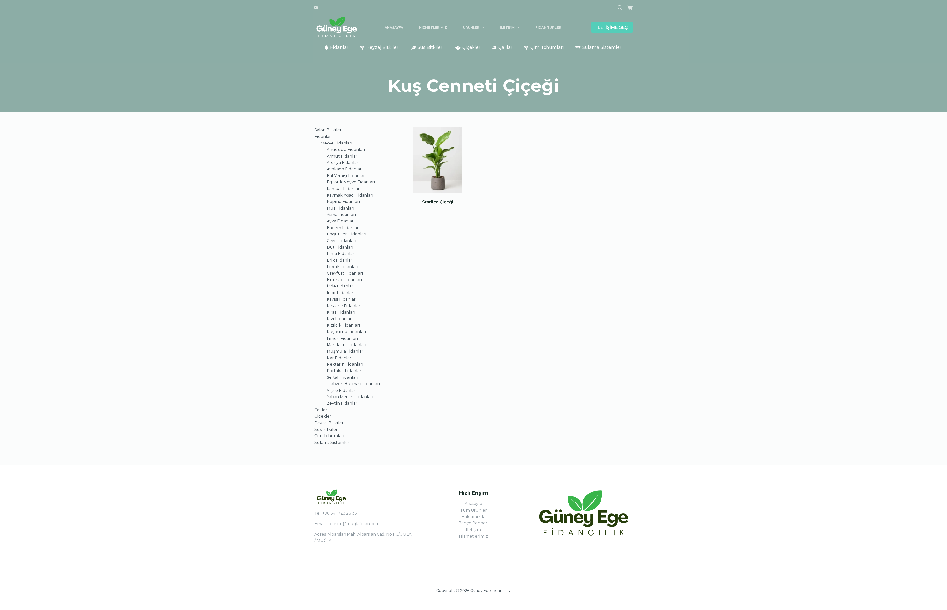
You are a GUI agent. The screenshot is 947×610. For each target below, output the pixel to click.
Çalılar (505, 47)
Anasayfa (394, 27)
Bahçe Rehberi (473, 523)
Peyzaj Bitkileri (383, 47)
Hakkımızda (473, 516)
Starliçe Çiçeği (437, 201)
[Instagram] (316, 7)
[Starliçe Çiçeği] (437, 160)
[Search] (620, 7)
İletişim (507, 27)
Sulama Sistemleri (602, 47)
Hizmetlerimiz (433, 27)
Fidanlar (339, 47)
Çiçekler (471, 47)
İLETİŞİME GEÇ (612, 27)
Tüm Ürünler (473, 510)
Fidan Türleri (548, 27)
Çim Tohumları (547, 47)
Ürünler (471, 27)
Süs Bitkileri (431, 47)
